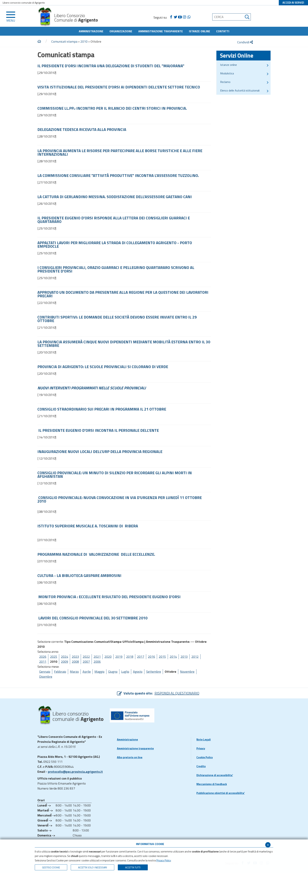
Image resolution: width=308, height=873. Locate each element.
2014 (173, 656)
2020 (108, 656)
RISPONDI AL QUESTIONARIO (177, 693)
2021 (97, 656)
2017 (140, 656)
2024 (64, 656)
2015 (162, 656)
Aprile (87, 671)
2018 (129, 656)
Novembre (187, 671)
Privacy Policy (163, 860)
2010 (84, 41)
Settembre (153, 671)
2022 (86, 656)
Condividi (243, 42)
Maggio (99, 671)
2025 (53, 656)
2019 (118, 656)
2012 (195, 656)
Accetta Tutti (132, 867)
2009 (64, 661)
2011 (42, 661)
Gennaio (44, 671)
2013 (184, 656)
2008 (75, 661)
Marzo (74, 671)
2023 (75, 656)
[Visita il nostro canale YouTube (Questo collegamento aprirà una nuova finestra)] (180, 17)
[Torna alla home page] (39, 41)
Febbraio (60, 671)
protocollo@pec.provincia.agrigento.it (75, 771)
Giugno (112, 671)
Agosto (137, 671)
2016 (151, 656)
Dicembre (45, 676)
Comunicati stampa (64, 41)
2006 (97, 661)
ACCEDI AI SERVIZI (293, 3)
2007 (86, 661)
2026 (42, 656)
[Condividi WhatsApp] (189, 17)
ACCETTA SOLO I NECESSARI (92, 867)
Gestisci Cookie (51, 867)
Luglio (125, 671)
